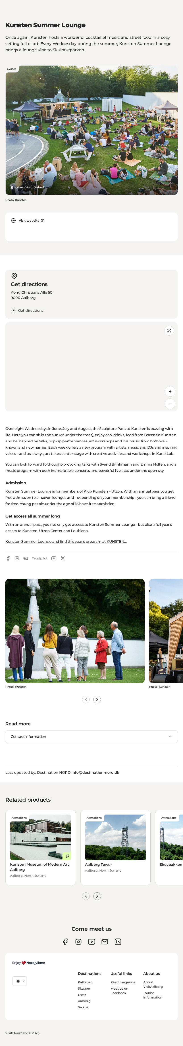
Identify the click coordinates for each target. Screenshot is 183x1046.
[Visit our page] (78, 942)
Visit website (29, 221)
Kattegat (85, 982)
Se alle (83, 1007)
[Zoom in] (170, 391)
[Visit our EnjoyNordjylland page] (92, 942)
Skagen (84, 988)
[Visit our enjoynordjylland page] (65, 942)
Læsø (82, 995)
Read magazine (122, 982)
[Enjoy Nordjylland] (28, 963)
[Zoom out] (170, 403)
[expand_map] (169, 331)
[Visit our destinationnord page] (118, 942)
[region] (91, 366)
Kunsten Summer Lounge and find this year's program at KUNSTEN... (66, 541)
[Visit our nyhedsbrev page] (105, 942)
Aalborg (84, 1001)
